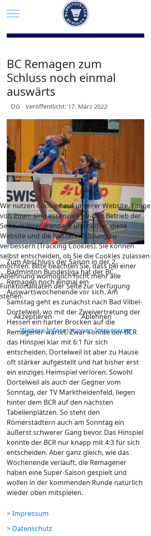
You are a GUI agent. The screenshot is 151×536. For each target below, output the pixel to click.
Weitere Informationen (56, 330)
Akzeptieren (33, 316)
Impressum (113, 330)
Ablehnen (96, 316)
